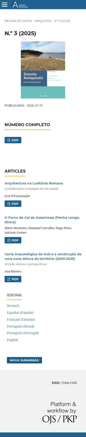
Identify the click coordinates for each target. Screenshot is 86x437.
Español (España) (20, 312)
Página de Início (18, 21)
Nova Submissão (24, 360)
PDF (14, 140)
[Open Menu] (4, 4)
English (12, 340)
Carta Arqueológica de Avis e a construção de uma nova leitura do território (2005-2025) (43, 259)
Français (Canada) (21, 319)
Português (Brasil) (20, 326)
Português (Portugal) (23, 333)
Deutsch (13, 306)
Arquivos (43, 21)
